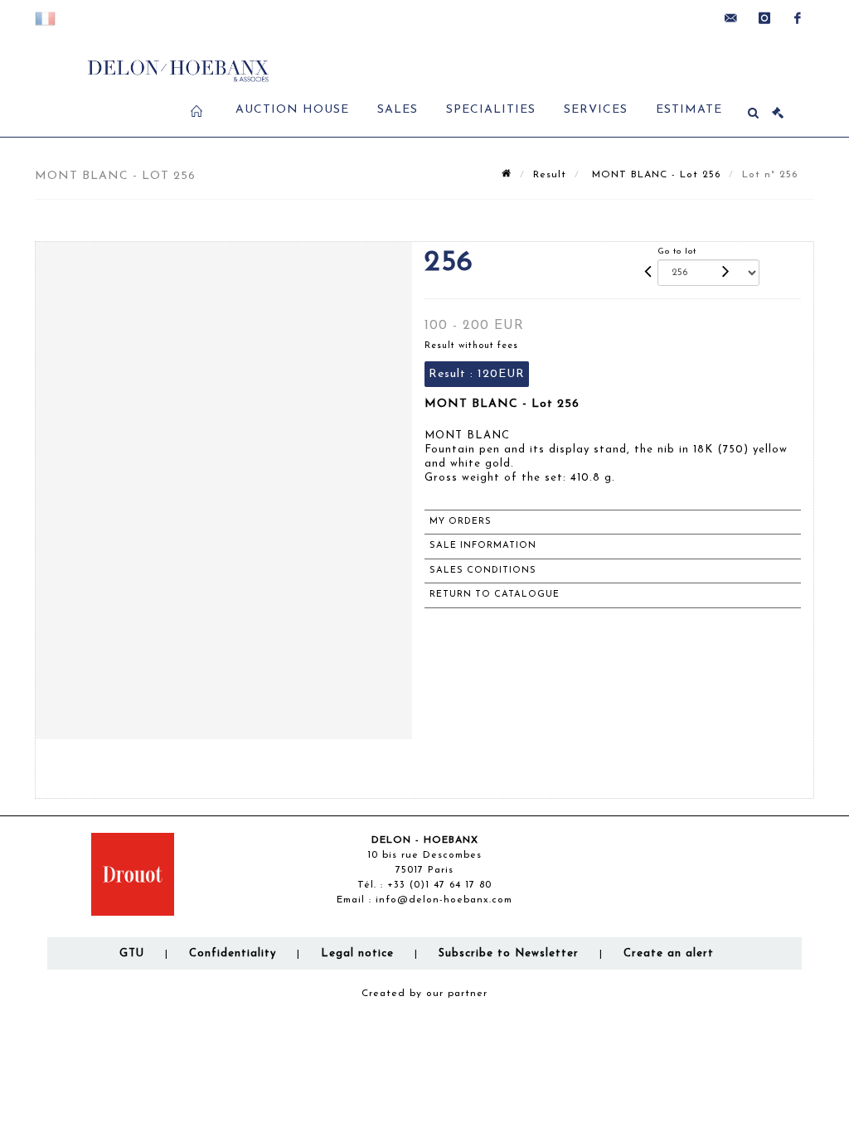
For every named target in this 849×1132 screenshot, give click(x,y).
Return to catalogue (494, 594)
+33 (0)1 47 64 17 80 (439, 885)
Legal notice (357, 953)
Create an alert (668, 953)
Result (549, 175)
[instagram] (764, 18)
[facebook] (797, 18)
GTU (131, 953)
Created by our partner (424, 994)
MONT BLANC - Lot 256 (654, 175)
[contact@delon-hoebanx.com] (731, 18)
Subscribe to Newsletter (509, 953)
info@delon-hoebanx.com (444, 900)
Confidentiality (232, 953)
